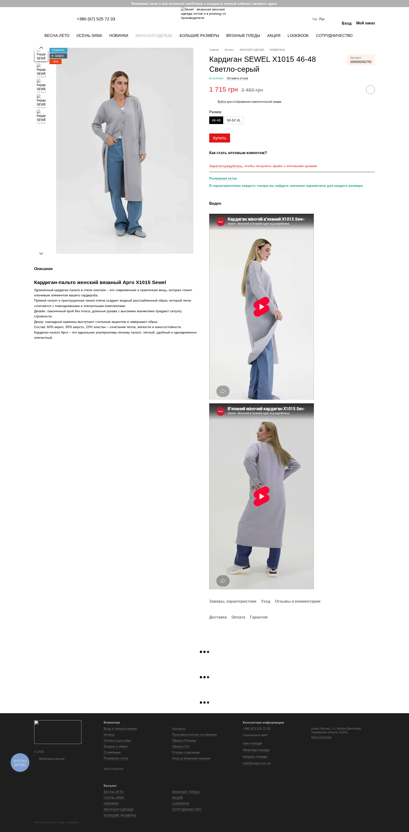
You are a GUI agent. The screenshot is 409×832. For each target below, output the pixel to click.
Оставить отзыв (237, 78)
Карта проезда (321, 737)
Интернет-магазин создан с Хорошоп (56, 822)
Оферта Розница (184, 740)
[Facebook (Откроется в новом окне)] (47, 19)
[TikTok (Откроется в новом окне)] (42, 19)
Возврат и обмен (116, 746)
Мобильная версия (51, 759)
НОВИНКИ (118, 36)
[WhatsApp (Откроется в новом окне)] (70, 19)
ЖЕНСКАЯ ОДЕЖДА (154, 36)
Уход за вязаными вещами (191, 758)
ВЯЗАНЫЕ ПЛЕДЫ (243, 36)
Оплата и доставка (117, 740)
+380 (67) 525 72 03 (96, 19)
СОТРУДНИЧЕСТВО (334, 36)
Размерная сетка (223, 178)
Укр (314, 19)
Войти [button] (222, 101)
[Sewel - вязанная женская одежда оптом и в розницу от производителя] (57, 732)
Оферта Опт (181, 746)
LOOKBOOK (298, 36)
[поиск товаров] (364, 36)
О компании (112, 752)
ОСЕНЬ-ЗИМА (89, 36)
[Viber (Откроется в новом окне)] (64, 19)
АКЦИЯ (273, 36)
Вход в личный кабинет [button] (120, 728)
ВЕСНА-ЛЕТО (56, 36)
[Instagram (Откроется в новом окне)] (36, 19)
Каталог (109, 734)
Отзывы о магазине (186, 752)
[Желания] (333, 19)
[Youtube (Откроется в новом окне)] (53, 19)
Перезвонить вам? (255, 735)
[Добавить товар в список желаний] (370, 89)
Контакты (178, 728)
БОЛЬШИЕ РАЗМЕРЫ (199, 36)
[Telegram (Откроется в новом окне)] (59, 19)
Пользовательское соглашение (194, 734)
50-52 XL (234, 120)
